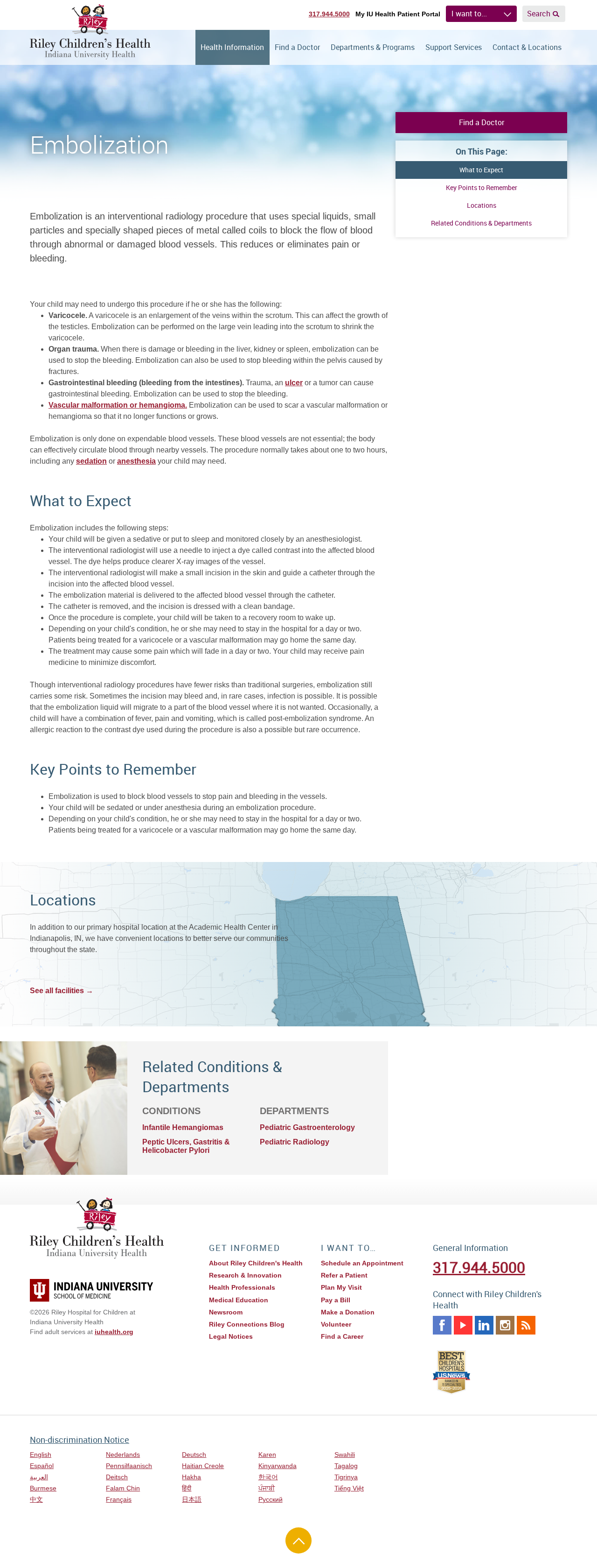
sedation (91, 461)
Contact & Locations (527, 47)
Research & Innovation (245, 1275)
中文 (36, 1499)
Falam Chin (123, 1488)
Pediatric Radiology (294, 1142)
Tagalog (346, 1465)
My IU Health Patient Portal (397, 14)
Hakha (191, 1477)
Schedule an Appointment (362, 1263)
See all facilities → (61, 991)
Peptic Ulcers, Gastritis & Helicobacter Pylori (186, 1146)
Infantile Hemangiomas (182, 1127)
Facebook (442, 1325)
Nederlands (123, 1454)
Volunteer (336, 1324)
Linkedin (484, 1325)
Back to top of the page (298, 1540)
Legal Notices (231, 1336)
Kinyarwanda (277, 1465)
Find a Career (342, 1336)
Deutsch (194, 1454)
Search (538, 13)
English (40, 1454)
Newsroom (226, 1312)
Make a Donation (348, 1312)
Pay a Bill (335, 1300)
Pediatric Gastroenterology (307, 1127)
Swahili (344, 1454)
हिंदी (186, 1488)
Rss (526, 1325)
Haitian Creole (203, 1465)
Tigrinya (346, 1477)
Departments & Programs (373, 47)
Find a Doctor (297, 47)
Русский (270, 1499)
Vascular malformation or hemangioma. (118, 405)
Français (119, 1499)
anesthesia (136, 461)
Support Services (453, 47)
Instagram (505, 1325)
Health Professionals (242, 1287)
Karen (267, 1454)
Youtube (463, 1325)
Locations (481, 205)
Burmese (43, 1488)
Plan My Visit (341, 1287)
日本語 (191, 1499)
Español (42, 1465)
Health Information (232, 47)
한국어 (268, 1477)
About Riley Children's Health (256, 1263)
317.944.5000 (329, 14)
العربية (39, 1477)
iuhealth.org (114, 1331)
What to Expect (481, 169)
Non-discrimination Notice (79, 1439)
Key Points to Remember (481, 187)
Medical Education (238, 1300)
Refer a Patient (344, 1275)
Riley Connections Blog (247, 1324)
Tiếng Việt (349, 1488)
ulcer (294, 383)
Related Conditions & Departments (481, 223)
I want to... (469, 13)
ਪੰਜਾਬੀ (266, 1488)
